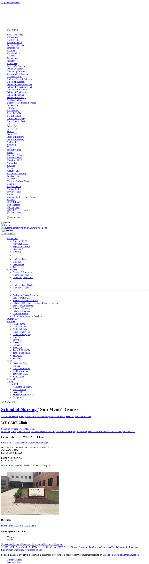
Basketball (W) (14, 116)
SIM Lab (70, 416)
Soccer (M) (12, 126)
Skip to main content (10, 2)
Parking (10, 152)
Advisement (59, 416)
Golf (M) (11, 123)
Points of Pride (14, 176)
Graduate (11, 55)
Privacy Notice (70, 547)
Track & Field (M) (15, 137)
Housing (11, 50)
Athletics (11, 108)
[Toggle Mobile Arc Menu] (7, 230)
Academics (12, 63)
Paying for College (15, 45)
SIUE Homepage (15, 34)
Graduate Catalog (15, 76)
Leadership (12, 178)
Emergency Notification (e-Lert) (28, 550)
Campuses (11, 184)
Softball (10, 131)
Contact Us (129, 431)
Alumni (10, 194)
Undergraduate (14, 53)
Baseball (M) (13, 110)
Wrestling (11, 144)
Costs (13, 431)
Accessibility (44, 547)
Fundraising (82, 431)
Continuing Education (17, 71)
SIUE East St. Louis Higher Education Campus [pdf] (25, 442)
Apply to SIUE (14, 40)
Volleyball (11, 142)
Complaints (105, 547)
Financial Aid (13, 48)
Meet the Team (23, 431)
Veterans (11, 199)
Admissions (12, 37)
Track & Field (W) (15, 139)
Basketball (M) (14, 113)
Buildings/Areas (14, 157)
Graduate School (14, 100)
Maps (9, 147)
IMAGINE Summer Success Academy (106, 431)
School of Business (16, 82)
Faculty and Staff (27, 416)
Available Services (39, 431)
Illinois (10, 539)
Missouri (11, 537)
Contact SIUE (56, 547)
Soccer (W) (12, 129)
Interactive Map (14, 150)
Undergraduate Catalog (17, 74)
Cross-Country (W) (16, 121)
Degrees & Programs (16, 66)
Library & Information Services (21, 102)
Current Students (14, 189)
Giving (10, 168)
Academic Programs (44, 416)
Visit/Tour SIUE (14, 42)
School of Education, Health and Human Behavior (20, 88)
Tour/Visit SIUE (20, 374)
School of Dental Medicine (19, 84)
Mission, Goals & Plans (18, 181)
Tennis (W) (12, 134)
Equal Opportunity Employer (124, 547)
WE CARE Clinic (83, 416)
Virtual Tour (12, 163)
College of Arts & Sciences (19, 79)
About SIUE (13, 171)
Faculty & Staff (14, 191)
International (12, 58)
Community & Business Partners (22, 197)
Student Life (12, 105)
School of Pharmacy (16, 97)
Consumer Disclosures (89, 547)
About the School (10, 416)
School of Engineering (17, 92)
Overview (5, 431)
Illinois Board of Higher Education (123, 555)
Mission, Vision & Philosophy (62, 431)
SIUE (12, 547)
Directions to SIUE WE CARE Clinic (18, 525)
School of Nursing (15, 95)
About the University (16, 173)
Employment (7, 550)
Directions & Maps (15, 155)
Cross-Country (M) (16, 118)
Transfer (11, 61)
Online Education (15, 68)
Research (11, 165)
